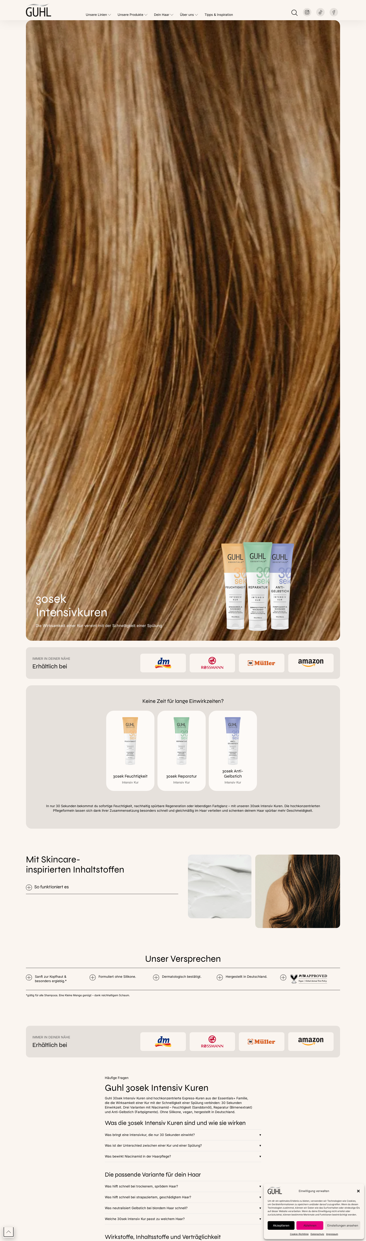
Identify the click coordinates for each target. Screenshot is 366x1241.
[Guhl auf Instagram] (307, 12)
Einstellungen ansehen (342, 1225)
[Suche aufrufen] (294, 13)
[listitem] (130, 751)
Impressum (332, 1234)
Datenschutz (317, 1234)
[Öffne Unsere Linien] (109, 15)
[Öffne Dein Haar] (171, 15)
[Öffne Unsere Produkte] (146, 15)
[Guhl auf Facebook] (334, 12)
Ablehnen (309, 1225)
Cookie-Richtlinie (299, 1234)
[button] (358, 1191)
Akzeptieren (281, 1225)
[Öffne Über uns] (196, 15)
